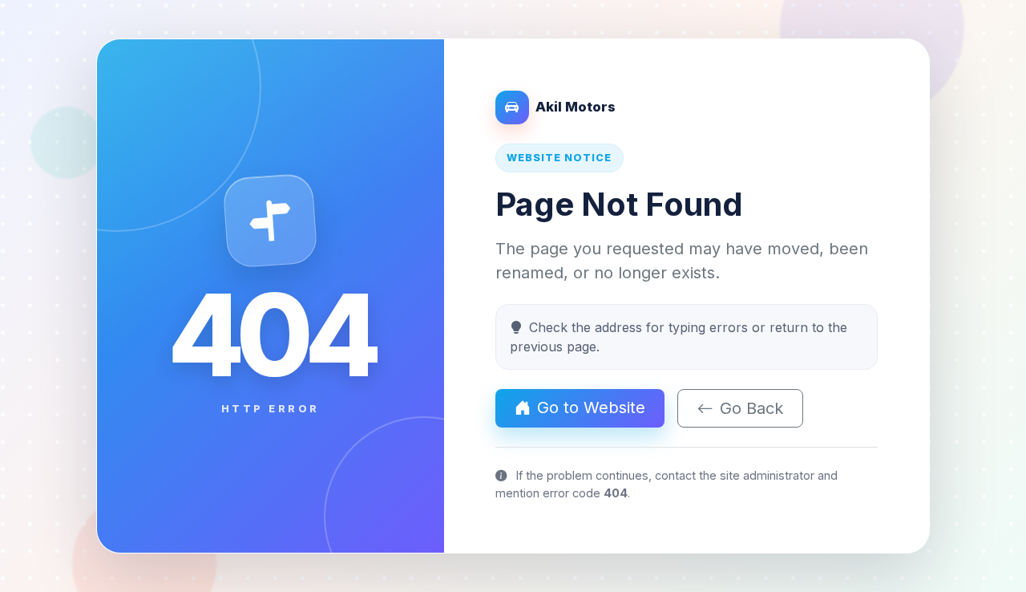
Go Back (751, 408)
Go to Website (591, 407)
